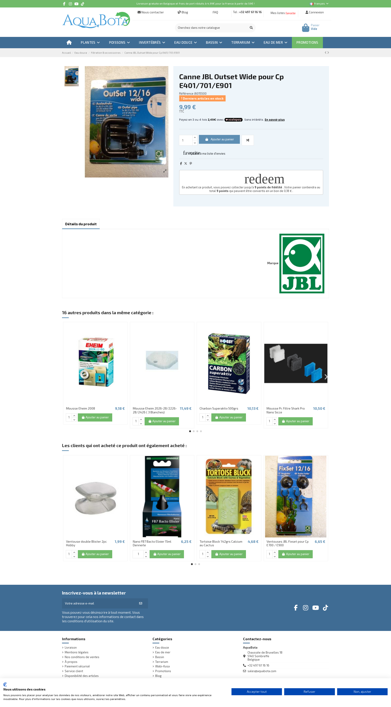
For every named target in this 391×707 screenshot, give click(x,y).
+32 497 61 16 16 (250, 12)
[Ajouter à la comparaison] (248, 140)
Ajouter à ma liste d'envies (204, 153)
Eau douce (162, 647)
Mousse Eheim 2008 (80, 408)
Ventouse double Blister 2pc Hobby (86, 543)
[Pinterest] (191, 163)
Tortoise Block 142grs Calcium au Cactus (221, 543)
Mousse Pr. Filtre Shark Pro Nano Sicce (286, 410)
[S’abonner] (140, 603)
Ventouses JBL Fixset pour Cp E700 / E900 (288, 543)
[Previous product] (326, 52)
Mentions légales (76, 652)
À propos (71, 662)
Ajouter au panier (222, 139)
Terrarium (161, 662)
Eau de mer (162, 652)
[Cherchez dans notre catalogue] (251, 27)
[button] (190, 431)
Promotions (163, 671)
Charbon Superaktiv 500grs (219, 408)
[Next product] (328, 52)
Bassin (159, 657)
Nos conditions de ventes (82, 657)
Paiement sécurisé (77, 666)
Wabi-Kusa (162, 666)
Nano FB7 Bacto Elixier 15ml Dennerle (152, 543)
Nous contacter (152, 12)
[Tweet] (185, 163)
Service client (74, 671)
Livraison (71, 647)
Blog (184, 12)
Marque (273, 263)
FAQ (215, 12)
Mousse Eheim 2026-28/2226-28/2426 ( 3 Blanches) (155, 410)
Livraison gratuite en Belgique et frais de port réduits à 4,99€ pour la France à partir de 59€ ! (195, 3)
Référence (186, 93)
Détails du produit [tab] (81, 224)
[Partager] (181, 163)
